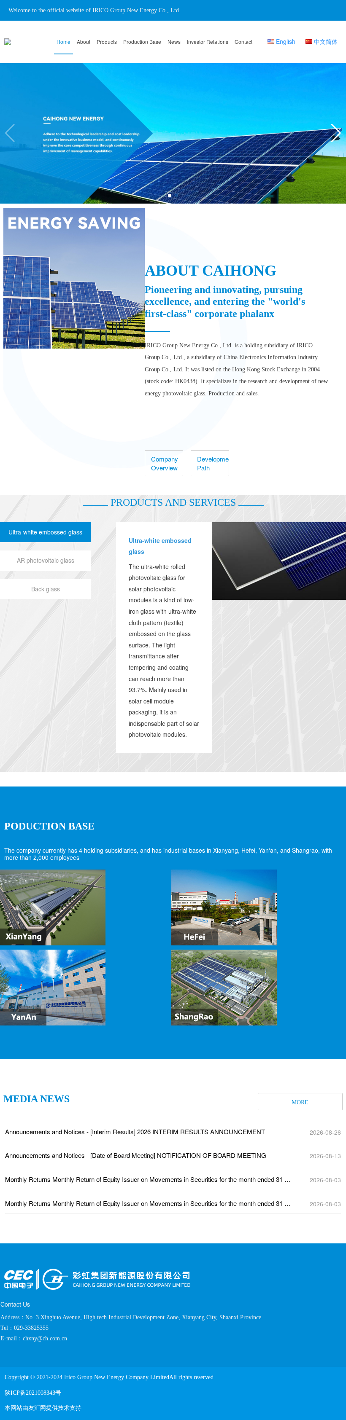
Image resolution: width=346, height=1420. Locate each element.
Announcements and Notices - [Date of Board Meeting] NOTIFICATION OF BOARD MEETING (135, 1155)
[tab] (45, 532)
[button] (336, 133)
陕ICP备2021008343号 (33, 1393)
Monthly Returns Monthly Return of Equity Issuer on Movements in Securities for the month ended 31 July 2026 (149, 1179)
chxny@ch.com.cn (45, 1338)
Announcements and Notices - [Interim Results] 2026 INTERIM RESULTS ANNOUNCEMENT (135, 1131)
